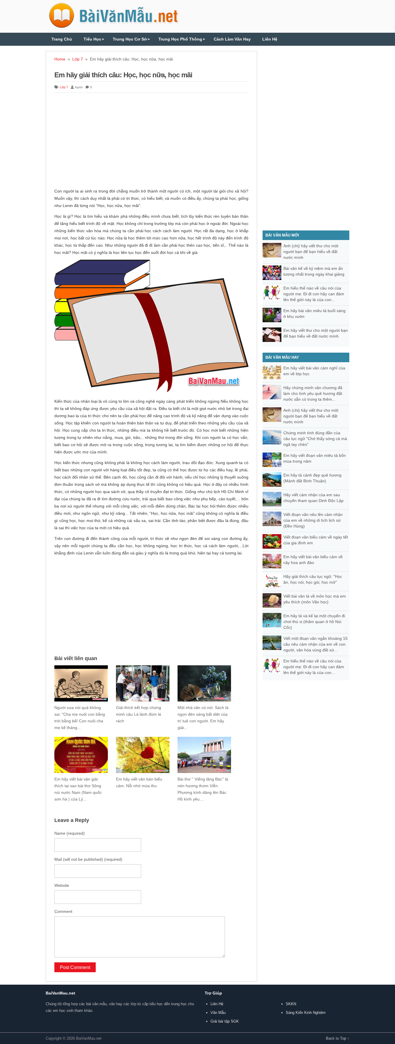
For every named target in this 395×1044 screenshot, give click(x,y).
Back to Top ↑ (337, 1038)
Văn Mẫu (218, 1012)
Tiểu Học (94, 39)
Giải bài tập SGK (225, 1021)
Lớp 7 (77, 59)
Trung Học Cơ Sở (131, 39)
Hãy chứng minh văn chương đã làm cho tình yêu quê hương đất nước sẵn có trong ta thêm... (312, 393)
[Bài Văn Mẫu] (114, 26)
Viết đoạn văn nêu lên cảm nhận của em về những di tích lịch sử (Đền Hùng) (313, 520)
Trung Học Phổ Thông (181, 39)
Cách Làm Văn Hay (232, 39)
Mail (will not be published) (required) (88, 859)
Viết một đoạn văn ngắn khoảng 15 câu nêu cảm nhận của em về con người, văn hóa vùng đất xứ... (315, 644)
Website (61, 885)
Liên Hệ (269, 39)
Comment (63, 911)
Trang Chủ (61, 39)
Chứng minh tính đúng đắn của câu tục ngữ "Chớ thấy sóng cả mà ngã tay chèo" (315, 439)
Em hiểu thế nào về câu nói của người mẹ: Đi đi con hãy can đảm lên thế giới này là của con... (313, 294)
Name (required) (69, 833)
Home (59, 59)
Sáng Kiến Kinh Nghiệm (306, 1012)
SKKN (291, 1004)
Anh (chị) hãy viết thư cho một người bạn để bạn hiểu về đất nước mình (310, 251)
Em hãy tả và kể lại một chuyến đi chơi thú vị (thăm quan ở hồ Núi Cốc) (314, 621)
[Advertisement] (151, 141)
